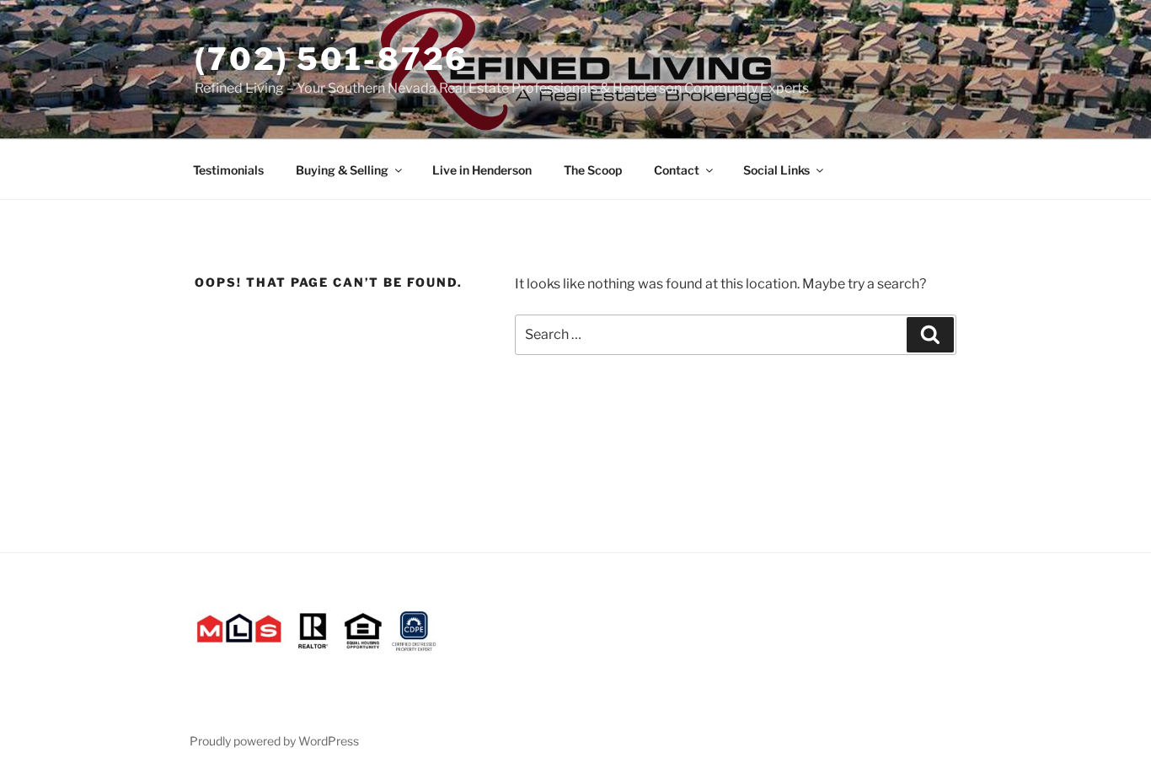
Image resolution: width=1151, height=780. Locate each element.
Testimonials (228, 170)
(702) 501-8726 (331, 59)
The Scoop (593, 170)
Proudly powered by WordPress (274, 741)
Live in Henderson (482, 170)
